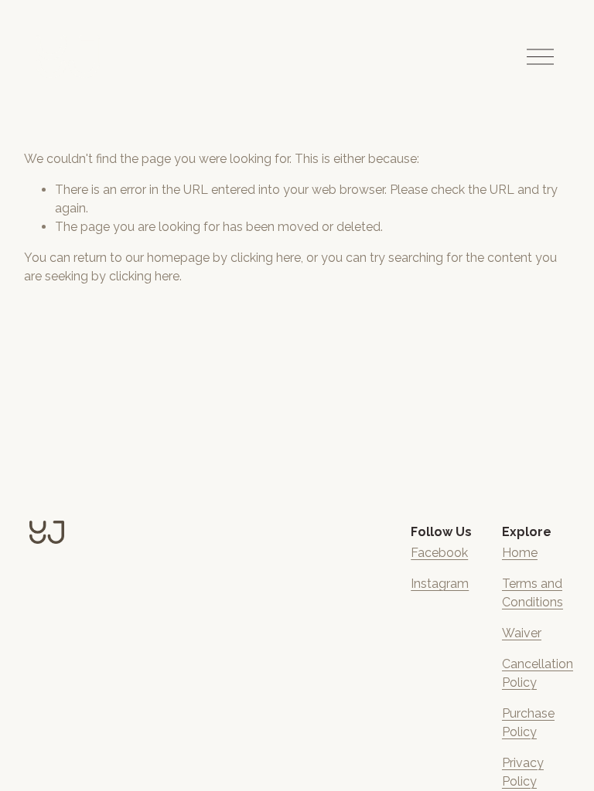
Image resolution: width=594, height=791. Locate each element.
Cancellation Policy (537, 673)
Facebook (439, 552)
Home (520, 552)
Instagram (440, 583)
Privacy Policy (523, 772)
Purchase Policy (528, 722)
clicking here (265, 257)
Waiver (521, 633)
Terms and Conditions (532, 592)
